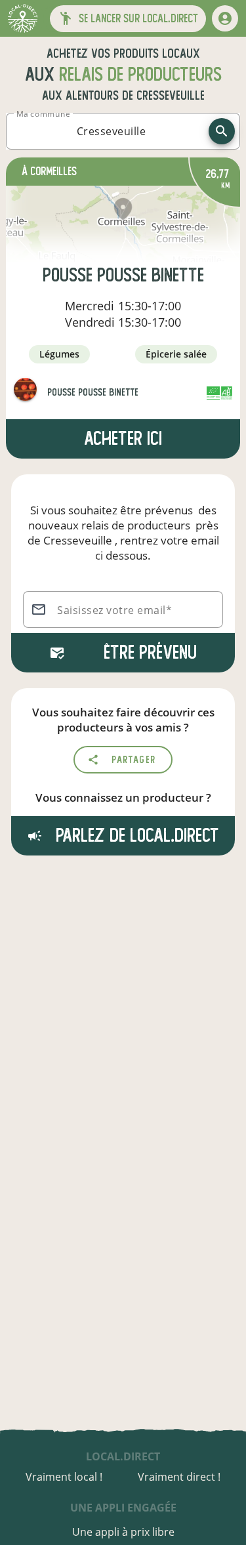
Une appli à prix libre (123, 1532)
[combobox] (111, 131)
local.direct (123, 1456)
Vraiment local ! (64, 1477)
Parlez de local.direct (135, 835)
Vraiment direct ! (179, 1477)
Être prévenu (150, 652)
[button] (128, 18)
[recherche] (222, 131)
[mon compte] (225, 18)
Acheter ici (123, 438)
